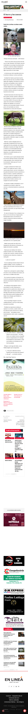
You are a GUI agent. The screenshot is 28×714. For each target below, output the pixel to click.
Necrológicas (20, 702)
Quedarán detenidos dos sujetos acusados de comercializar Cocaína (20, 423)
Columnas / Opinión (8, 17)
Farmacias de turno (14, 698)
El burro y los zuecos (10, 410)
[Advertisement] (14, 493)
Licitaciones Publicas (9, 702)
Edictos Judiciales (14, 700)
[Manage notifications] (3, 711)
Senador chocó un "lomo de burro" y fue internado (18, 396)
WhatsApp (12, 709)
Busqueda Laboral (17, 696)
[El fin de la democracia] (9, 436)
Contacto (8, 696)
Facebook (19, 709)
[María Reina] (9, 456)
